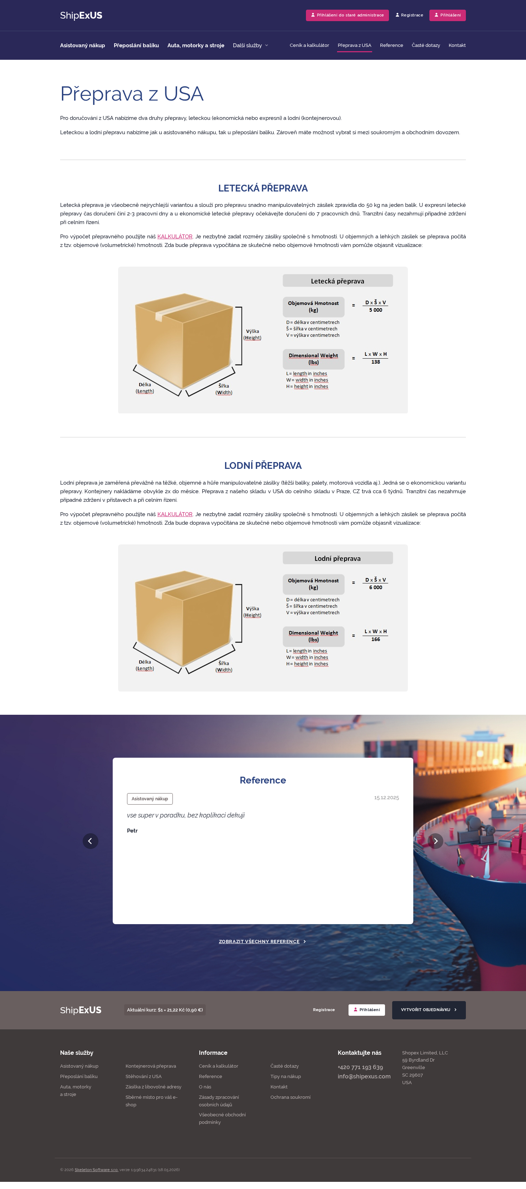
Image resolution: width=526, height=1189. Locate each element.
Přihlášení (369, 1010)
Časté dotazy (426, 45)
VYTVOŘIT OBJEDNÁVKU (426, 1010)
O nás (205, 1086)
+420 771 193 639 (360, 1067)
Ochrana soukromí (291, 1097)
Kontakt (457, 45)
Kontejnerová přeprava (151, 1066)
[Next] (435, 841)
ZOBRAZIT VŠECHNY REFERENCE (259, 941)
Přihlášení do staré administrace (350, 15)
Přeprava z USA (354, 45)
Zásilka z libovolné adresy (153, 1086)
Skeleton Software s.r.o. (96, 1170)
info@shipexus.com (364, 1076)
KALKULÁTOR (175, 236)
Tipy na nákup (286, 1076)
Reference (391, 45)
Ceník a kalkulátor (309, 45)
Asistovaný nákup (82, 45)
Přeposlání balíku (136, 45)
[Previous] (90, 841)
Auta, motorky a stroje (195, 45)
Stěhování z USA (144, 1076)
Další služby (248, 45)
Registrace (412, 15)
